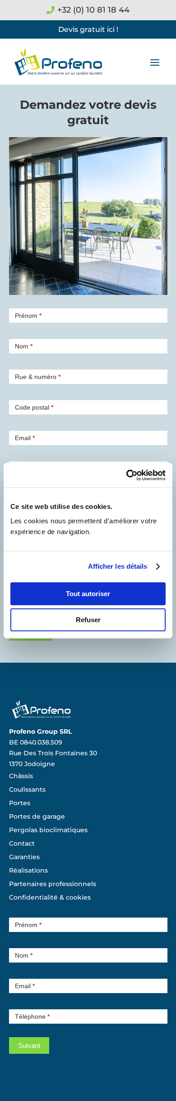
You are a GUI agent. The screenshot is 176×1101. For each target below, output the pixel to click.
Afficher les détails (118, 566)
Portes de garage (37, 816)
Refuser (88, 620)
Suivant (29, 1045)
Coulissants (27, 789)
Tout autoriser (88, 593)
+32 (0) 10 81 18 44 (93, 10)
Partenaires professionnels (52, 884)
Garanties (24, 857)
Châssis (21, 776)
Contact (22, 843)
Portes (19, 803)
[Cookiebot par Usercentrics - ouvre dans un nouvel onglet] (127, 475)
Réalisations (28, 870)
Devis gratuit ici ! (88, 29)
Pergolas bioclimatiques (48, 830)
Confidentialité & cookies (50, 897)
